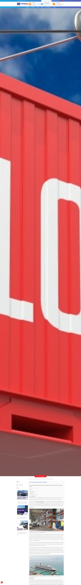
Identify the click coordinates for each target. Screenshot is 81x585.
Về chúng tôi (31, 493)
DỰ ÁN (42, 7)
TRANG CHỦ (27, 7)
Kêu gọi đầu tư (32, 492)
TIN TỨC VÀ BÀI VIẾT (48, 7)
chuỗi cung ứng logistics (40, 502)
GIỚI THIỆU (32, 7)
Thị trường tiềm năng (33, 491)
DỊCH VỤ (37, 7)
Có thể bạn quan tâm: (33, 494)
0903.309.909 (57, 0)
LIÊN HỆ (54, 7)
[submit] (51, 1)
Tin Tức (19, 488)
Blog (18, 481)
